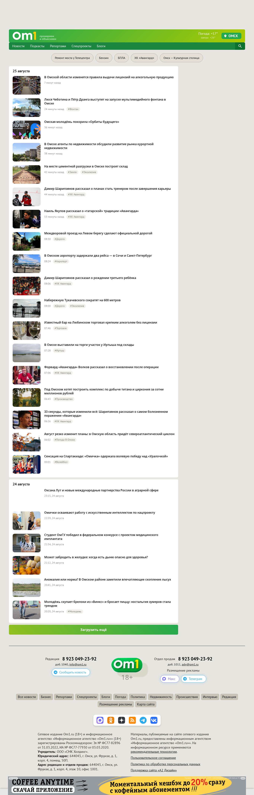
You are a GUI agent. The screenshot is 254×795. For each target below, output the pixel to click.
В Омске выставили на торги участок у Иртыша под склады (89, 345)
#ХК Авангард (76, 194)
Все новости (27, 697)
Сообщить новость (72, 672)
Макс (171, 679)
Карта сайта (146, 704)
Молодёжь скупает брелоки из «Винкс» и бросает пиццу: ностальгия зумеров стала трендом (107, 604)
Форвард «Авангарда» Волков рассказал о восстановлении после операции (101, 367)
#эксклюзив (89, 172)
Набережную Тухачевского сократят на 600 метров (82, 300)
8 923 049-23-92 (79, 659)
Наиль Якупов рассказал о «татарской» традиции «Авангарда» (91, 211)
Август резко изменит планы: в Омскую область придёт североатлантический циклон (109, 434)
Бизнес (46, 697)
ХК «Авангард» (144, 58)
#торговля (61, 328)
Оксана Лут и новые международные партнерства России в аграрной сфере (101, 490)
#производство (64, 399)
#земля (72, 172)
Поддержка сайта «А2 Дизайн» (154, 770)
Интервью (210, 697)
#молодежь (74, 611)
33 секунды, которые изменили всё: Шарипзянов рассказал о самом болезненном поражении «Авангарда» (106, 414)
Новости (18, 46)
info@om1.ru (77, 664)
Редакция (229, 697)
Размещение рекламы (115, 704)
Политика (138, 697)
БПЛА (121, 58)
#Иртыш (59, 350)
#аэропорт (61, 261)
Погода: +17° (208, 35)
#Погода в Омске (65, 439)
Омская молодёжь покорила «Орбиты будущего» (81, 122)
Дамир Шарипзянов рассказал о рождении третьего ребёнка (90, 278)
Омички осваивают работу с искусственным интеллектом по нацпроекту (99, 513)
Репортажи (58, 46)
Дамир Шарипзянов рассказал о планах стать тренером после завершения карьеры (107, 189)
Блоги (101, 46)
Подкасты (37, 46)
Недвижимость (161, 697)
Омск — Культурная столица (181, 58)
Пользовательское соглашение (153, 758)
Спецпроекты (81, 46)
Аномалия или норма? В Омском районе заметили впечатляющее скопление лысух (107, 579)
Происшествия (187, 697)
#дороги (60, 239)
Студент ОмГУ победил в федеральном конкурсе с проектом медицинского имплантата (101, 537)
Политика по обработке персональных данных (165, 764)
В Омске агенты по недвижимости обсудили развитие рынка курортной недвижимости (99, 146)
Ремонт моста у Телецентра (72, 58)
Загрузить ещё (93, 629)
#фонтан (73, 109)
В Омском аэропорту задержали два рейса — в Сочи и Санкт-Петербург (98, 256)
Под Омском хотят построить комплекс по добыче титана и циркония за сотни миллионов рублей (104, 391)
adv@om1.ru (190, 664)
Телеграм (195, 679)
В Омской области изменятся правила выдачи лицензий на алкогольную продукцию (109, 77)
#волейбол (61, 462)
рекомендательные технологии (154, 751)
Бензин (104, 58)
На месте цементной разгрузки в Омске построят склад (86, 166)
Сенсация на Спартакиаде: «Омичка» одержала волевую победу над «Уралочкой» (106, 456)
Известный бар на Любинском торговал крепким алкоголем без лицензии (100, 322)
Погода (120, 697)
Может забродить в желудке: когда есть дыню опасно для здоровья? (96, 557)
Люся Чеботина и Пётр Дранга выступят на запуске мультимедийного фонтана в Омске (105, 101)
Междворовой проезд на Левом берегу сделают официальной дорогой (98, 233)
